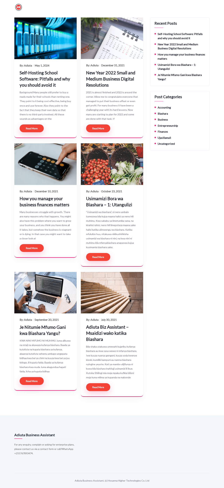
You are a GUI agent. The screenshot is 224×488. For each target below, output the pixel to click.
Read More (32, 128)
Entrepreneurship (168, 125)
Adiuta (28, 65)
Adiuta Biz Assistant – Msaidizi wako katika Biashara (107, 333)
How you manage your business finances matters (44, 201)
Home (71, 7)
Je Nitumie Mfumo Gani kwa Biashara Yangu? (43, 330)
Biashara (163, 113)
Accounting (164, 107)
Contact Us (116, 7)
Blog (153, 7)
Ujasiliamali (164, 137)
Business (163, 119)
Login (164, 7)
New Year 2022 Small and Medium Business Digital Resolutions (110, 78)
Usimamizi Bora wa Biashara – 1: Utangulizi (109, 201)
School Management (92, 7)
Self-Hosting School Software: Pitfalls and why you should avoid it (45, 78)
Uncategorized (166, 143)
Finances (163, 131)
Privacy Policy (136, 7)
